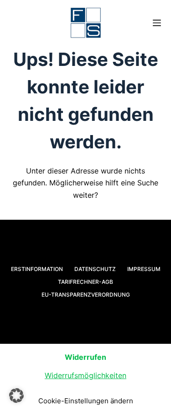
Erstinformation (37, 269)
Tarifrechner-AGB (85, 281)
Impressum (144, 269)
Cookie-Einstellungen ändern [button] (85, 400)
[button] (16, 395)
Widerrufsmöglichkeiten (85, 375)
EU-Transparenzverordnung (85, 294)
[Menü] (157, 23)
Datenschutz (95, 269)
